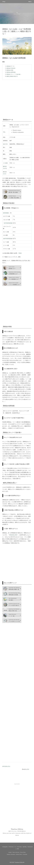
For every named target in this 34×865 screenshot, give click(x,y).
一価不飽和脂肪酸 (7, 223)
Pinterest (11, 846)
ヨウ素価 (5, 163)
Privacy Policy (23, 852)
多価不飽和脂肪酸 (7, 238)
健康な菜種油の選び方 (12, 76)
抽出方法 (5, 144)
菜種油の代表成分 (10, 68)
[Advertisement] (17, 98)
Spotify (24, 846)
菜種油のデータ (10, 66)
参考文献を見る (6, 766)
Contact (9, 852)
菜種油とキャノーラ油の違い (13, 74)
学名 (4, 132)
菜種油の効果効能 (10, 72)
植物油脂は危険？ (13, 535)
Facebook (30, 846)
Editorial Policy (19, 854)
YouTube (19, 846)
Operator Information (11, 854)
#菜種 (20, 253)
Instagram (4, 846)
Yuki (28, 769)
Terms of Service (15, 852)
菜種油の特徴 (9, 70)
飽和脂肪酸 (6, 213)
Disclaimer (25, 854)
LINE (18, 848)
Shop (4, 1)
